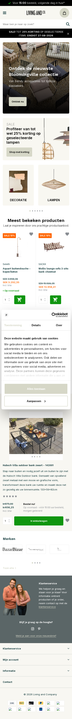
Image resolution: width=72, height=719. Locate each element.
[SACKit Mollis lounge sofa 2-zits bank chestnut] (54, 247)
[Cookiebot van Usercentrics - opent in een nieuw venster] (52, 314)
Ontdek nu (18, 101)
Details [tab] (36, 325)
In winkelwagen (38, 521)
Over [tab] (59, 325)
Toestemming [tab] (13, 325)
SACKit (42, 264)
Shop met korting (19, 151)
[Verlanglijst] (31, 234)
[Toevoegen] (19, 299)
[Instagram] (32, 629)
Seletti (6, 264)
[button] (30, 211)
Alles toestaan (36, 388)
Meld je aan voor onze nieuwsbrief (36, 635)
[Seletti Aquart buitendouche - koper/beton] (18, 247)
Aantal (8, 521)
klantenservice (47, 606)
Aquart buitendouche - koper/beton (16, 270)
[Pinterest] (39, 629)
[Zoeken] (67, 24)
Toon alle (8, 567)
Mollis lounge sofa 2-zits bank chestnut (53, 270)
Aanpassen (34, 400)
